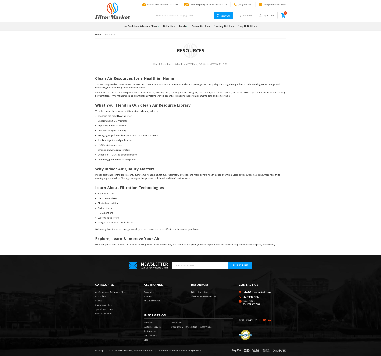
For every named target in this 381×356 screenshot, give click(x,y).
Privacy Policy (150, 335)
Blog (146, 339)
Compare (248, 15)
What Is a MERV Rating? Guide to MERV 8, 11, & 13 (201, 63)
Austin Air (148, 296)
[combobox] (193, 15)
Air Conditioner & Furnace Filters (141, 26)
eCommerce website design (173, 350)
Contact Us (176, 322)
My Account (268, 15)
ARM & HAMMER (152, 300)
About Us (148, 322)
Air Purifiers (169, 26)
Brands (182, 26)
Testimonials (150, 331)
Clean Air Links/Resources (203, 296)
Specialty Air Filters (224, 26)
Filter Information (162, 63)
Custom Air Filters (201, 26)
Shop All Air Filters (247, 26)
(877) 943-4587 (245, 4)
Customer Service (152, 326)
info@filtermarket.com (275, 4)
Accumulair (149, 292)
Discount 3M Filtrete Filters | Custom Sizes (192, 326)
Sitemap (99, 350)
